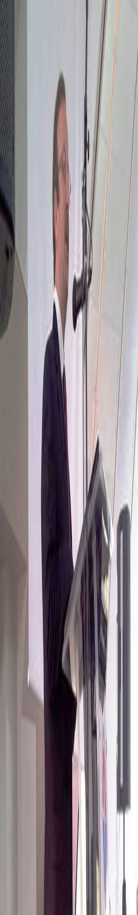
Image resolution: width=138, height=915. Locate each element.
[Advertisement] (69, 842)
